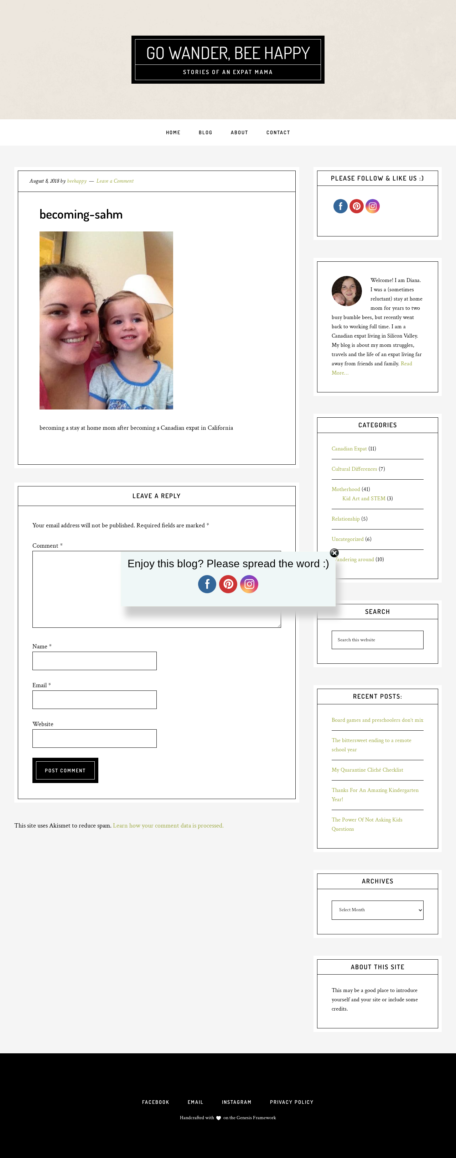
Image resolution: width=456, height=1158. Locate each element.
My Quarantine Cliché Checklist (367, 770)
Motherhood (346, 489)
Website (42, 724)
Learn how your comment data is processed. (168, 825)
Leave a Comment (115, 181)
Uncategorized (348, 539)
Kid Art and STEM (363, 498)
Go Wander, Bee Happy (228, 52)
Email (41, 685)
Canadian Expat (349, 449)
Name (42, 646)
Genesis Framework (255, 1118)
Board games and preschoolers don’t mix (377, 720)
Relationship (346, 519)
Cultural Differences (354, 469)
